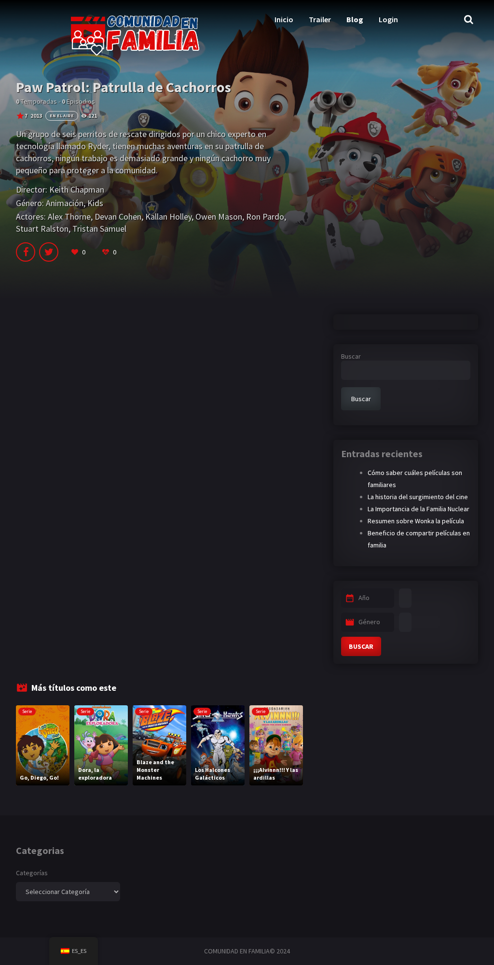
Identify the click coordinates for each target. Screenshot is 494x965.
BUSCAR (361, 646)
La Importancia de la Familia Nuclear (418, 508)
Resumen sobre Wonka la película (416, 521)
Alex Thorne (69, 216)
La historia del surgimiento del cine (418, 496)
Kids (95, 203)
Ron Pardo (265, 216)
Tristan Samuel (99, 228)
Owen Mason (218, 216)
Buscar (351, 356)
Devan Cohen (118, 216)
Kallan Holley (168, 216)
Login (388, 19)
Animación (64, 203)
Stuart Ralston (42, 228)
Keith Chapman (76, 189)
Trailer (320, 19)
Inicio (283, 19)
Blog (354, 19)
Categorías (32, 872)
